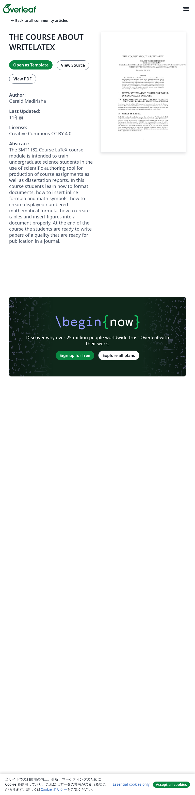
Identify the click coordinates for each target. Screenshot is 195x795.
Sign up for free (75, 355)
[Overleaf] (19, 8)
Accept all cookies (171, 784)
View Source (73, 65)
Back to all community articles (39, 20)
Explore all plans (119, 355)
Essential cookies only (131, 784)
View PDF (22, 79)
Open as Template (30, 65)
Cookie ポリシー (54, 789)
